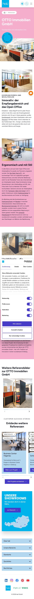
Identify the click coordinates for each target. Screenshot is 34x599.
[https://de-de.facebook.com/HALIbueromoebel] (17, 580)
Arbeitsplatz (8, 434)
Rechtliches (8, 568)
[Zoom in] (5, 559)
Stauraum (5, 119)
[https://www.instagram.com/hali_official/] (11, 580)
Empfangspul (6, 117)
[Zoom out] (5, 564)
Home (4, 12)
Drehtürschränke (23, 193)
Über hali (7, 541)
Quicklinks (7, 561)
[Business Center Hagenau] (14, 441)
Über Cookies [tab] (27, 266)
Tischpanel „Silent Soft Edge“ (17, 191)
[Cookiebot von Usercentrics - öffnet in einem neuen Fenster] (24, 261)
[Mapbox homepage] (5, 567)
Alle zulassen (17, 324)
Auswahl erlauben (17, 330)
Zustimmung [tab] (6, 266)
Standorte (7, 555)
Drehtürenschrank (7, 201)
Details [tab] (17, 266)
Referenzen (11, 12)
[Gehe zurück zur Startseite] (5, 3)
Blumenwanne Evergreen (9, 206)
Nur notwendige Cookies (17, 336)
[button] (29, 411)
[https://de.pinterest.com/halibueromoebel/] (22, 580)
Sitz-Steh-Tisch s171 (16, 173)
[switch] (29, 304)
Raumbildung (8, 438)
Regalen (17, 201)
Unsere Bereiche (10, 548)
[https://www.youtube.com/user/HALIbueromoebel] (28, 580)
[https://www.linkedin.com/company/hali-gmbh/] (6, 580)
